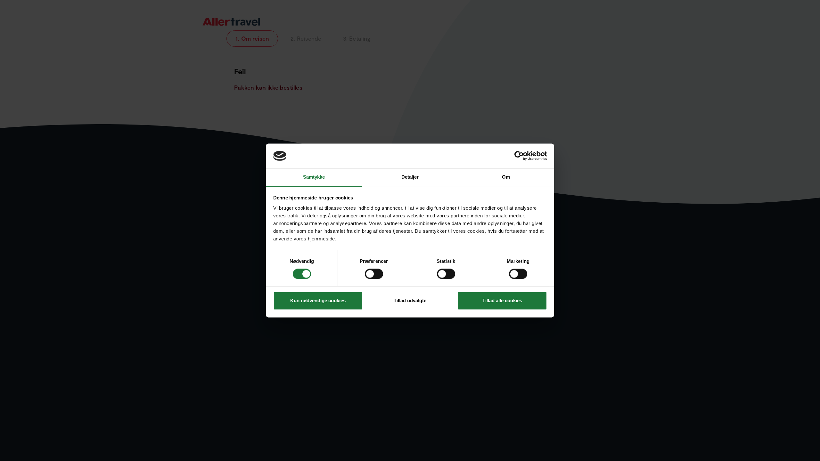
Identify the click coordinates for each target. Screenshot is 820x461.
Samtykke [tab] (314, 177)
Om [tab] (506, 177)
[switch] (374, 274)
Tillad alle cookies (502, 300)
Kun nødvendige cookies (318, 300)
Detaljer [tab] (410, 177)
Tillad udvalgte (410, 300)
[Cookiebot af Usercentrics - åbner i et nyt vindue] (519, 156)
